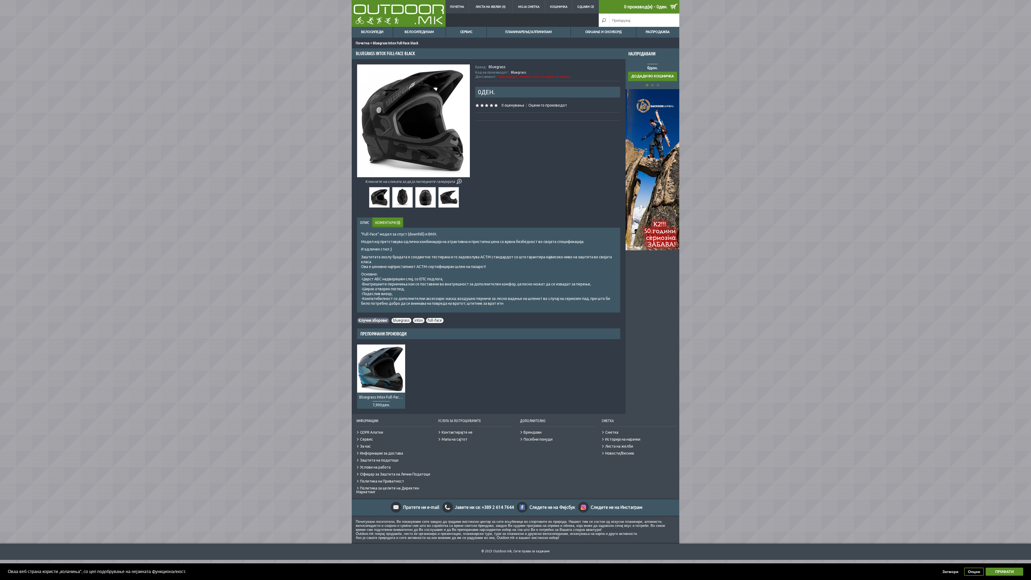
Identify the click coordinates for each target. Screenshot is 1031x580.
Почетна (457, 6)
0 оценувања (513, 105)
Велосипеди (372, 32)
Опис (364, 222)
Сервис (466, 32)
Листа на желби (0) (490, 6)
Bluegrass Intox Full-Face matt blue (382, 397)
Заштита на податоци (379, 460)
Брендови (533, 432)
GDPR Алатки (371, 432)
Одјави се (585, 6)
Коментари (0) (387, 222)
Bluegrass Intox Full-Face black (395, 43)
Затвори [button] (950, 572)
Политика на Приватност (382, 481)
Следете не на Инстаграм (616, 507)
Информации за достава (381, 453)
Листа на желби (619, 446)
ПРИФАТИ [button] (1004, 572)
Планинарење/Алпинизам (528, 32)
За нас (365, 446)
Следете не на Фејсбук (552, 507)
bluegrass (401, 320)
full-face (435, 320)
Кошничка (558, 6)
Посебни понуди (538, 439)
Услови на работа (375, 467)
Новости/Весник (619, 453)
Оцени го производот (547, 105)
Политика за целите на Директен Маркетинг (387, 490)
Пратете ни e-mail (421, 507)
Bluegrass (497, 67)
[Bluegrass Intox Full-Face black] (380, 206)
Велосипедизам (419, 32)
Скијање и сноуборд (603, 32)
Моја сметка (528, 6)
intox (419, 320)
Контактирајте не (457, 432)
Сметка (611, 432)
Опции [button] (974, 572)
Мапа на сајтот (454, 439)
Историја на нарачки (622, 439)
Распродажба (658, 32)
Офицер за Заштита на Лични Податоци (395, 474)
